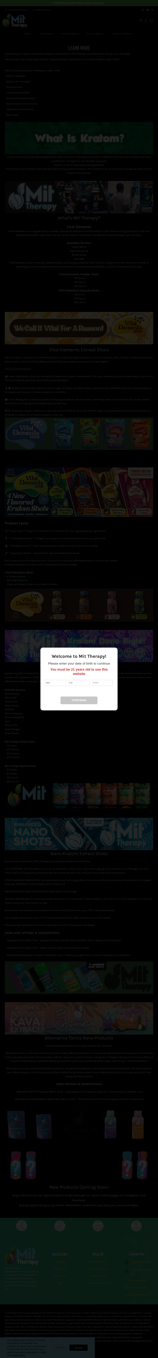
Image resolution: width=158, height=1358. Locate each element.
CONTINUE (79, 700)
